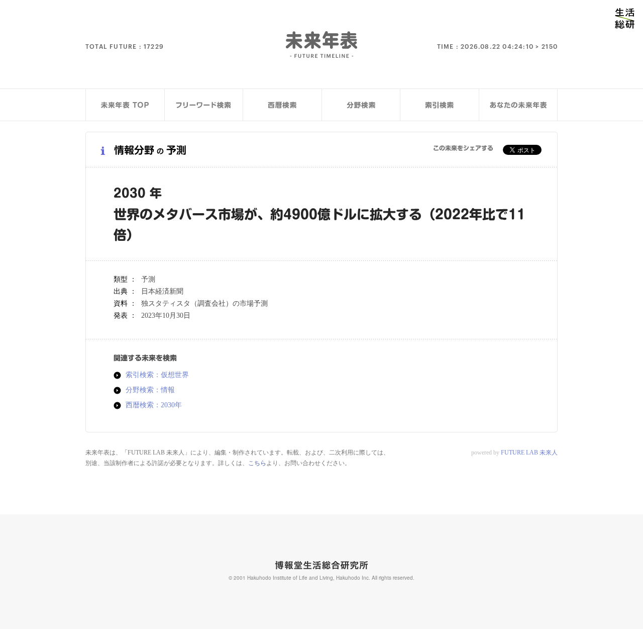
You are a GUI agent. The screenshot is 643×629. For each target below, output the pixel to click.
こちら (257, 463)
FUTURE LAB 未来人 (529, 452)
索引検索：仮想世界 (157, 375)
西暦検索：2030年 (154, 405)
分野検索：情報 (150, 390)
